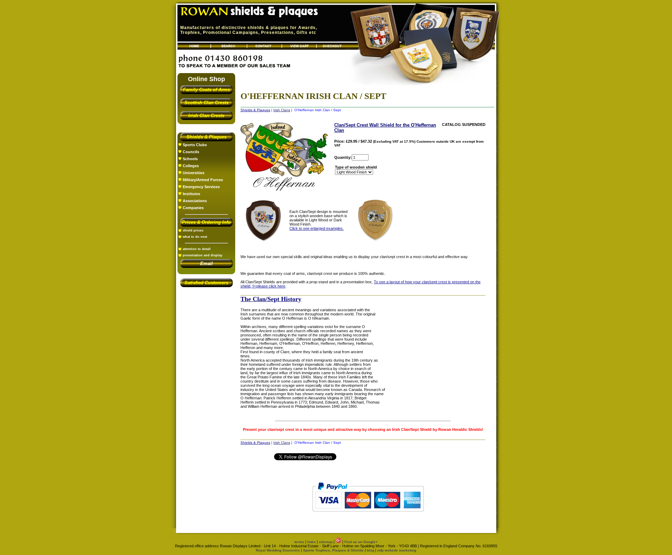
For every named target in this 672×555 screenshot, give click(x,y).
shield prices (193, 230)
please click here (271, 286)
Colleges (191, 166)
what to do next (195, 237)
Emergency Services (201, 187)
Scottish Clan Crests (206, 102)
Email (206, 263)
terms (299, 542)
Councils (191, 152)
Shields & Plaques (206, 137)
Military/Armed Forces (203, 180)
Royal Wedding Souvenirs (278, 550)
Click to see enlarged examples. (316, 228)
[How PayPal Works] (368, 515)
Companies (193, 208)
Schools (190, 159)
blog (370, 550)
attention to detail (197, 249)
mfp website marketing (396, 550)
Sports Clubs (195, 145)
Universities (193, 173)
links (311, 542)
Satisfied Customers (206, 282)
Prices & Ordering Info (206, 222)
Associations (195, 201)
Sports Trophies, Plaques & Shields (334, 550)
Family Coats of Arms (206, 89)
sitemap (325, 542)
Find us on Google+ (361, 542)
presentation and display (202, 255)
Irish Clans (281, 110)
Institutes (191, 194)
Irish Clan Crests (206, 115)
